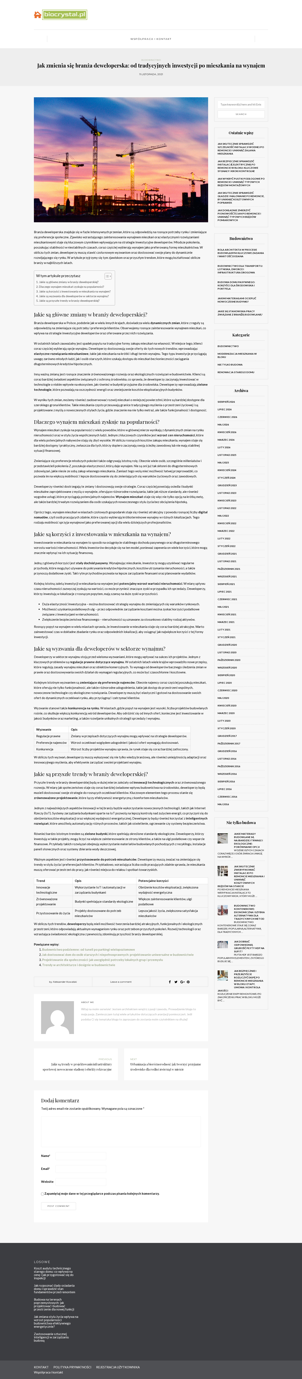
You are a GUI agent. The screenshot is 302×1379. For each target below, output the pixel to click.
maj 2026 (223, 424)
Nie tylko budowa (230, 364)
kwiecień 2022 (227, 523)
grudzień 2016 (227, 751)
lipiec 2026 (225, 409)
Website (47, 1181)
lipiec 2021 (225, 591)
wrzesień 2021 (227, 576)
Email (45, 1168)
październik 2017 (229, 743)
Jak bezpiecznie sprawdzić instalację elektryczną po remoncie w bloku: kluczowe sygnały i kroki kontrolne (238, 166)
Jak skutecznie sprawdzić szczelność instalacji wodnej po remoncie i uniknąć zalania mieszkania (241, 148)
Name (45, 1156)
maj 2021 (223, 606)
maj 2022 (223, 515)
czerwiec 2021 (227, 599)
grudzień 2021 (227, 553)
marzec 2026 (226, 439)
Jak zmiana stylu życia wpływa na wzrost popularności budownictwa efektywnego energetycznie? (56, 1321)
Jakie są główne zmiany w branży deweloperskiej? (69, 282)
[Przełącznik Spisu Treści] (106, 276)
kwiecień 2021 (227, 614)
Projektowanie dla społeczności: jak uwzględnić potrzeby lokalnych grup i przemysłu (102, 960)
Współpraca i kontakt (151, 38)
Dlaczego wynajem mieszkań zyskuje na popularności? (71, 286)
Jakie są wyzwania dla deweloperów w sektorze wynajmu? (74, 296)
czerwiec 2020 (227, 690)
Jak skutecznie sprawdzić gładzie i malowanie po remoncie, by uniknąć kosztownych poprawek (241, 197)
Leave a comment (121, 981)
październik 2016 (229, 766)
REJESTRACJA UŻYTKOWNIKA (118, 1367)
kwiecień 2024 (227, 470)
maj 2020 (223, 697)
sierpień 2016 (226, 781)
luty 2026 (224, 447)
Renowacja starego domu (236, 372)
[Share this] (169, 982)
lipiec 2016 (225, 789)
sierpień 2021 (226, 584)
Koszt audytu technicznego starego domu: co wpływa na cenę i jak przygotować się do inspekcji (54, 1273)
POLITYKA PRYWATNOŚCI (72, 1367)
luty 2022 (224, 538)
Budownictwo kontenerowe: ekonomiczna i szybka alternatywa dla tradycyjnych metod (249, 912)
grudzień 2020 (227, 644)
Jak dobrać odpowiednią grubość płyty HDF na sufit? (249, 946)
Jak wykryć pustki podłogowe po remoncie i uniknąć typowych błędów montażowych (241, 182)
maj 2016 (223, 804)
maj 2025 (223, 462)
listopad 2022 (227, 508)
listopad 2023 (227, 492)
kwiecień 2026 (227, 432)
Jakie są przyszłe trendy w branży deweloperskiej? (69, 300)
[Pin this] (188, 982)
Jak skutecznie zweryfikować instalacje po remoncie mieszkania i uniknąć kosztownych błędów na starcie (241, 876)
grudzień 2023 (227, 485)
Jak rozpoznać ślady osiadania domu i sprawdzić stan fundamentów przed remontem (54, 1289)
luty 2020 (224, 720)
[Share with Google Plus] (182, 982)
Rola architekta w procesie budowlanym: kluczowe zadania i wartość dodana (241, 253)
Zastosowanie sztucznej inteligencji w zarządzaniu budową (51, 1337)
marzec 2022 (226, 530)
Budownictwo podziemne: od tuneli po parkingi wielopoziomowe (88, 949)
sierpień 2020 (226, 675)
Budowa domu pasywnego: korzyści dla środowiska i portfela (236, 285)
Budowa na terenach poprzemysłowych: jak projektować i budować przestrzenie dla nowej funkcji (54, 1304)
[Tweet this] (176, 982)
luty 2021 (224, 629)
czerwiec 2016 (227, 796)
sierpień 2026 (226, 401)
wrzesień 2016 (227, 773)
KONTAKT (41, 1367)
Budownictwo (151, 60)
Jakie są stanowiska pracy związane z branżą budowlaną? (240, 313)
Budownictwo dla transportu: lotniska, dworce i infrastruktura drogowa (240, 269)
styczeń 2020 (226, 728)
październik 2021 (229, 568)
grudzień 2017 (227, 735)
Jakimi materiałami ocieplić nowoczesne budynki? (237, 300)
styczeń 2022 (226, 546)
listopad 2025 (227, 454)
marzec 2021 (226, 622)
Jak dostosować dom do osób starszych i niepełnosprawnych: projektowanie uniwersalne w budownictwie (118, 954)
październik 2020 (229, 659)
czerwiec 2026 (227, 416)
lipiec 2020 (225, 682)
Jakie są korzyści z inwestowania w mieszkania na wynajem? (75, 291)
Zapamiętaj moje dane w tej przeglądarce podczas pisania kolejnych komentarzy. (101, 1193)
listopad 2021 (227, 561)
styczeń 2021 (226, 637)
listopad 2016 (227, 758)
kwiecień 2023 (227, 500)
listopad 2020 (227, 652)
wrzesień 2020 (227, 667)
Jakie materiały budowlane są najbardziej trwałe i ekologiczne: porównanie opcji (248, 840)
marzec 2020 (226, 713)
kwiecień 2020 (227, 705)
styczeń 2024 (226, 477)
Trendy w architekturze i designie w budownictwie (78, 965)
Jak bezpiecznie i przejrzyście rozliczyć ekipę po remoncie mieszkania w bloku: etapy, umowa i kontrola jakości (240, 980)
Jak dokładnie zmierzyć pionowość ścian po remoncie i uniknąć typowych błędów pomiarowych (239, 215)
